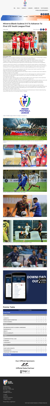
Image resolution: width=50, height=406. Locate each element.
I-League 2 (24, 8)
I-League (5, 394)
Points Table (39, 16)
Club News (5, 396)
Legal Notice (12, 401)
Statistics (31, 16)
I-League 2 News (6, 399)
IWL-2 (18, 8)
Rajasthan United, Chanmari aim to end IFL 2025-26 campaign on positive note (20, 267)
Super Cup (36, 8)
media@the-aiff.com (7, 392)
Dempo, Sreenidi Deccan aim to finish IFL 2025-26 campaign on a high (18, 217)
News (20, 16)
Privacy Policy (6, 401)
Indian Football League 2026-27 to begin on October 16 (15, 115)
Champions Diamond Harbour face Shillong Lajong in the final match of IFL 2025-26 (21, 167)
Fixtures (26, 16)
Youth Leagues (44, 8)
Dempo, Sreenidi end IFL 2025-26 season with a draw (14, 192)
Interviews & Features (7, 397)
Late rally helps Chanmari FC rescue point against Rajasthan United (17, 242)
